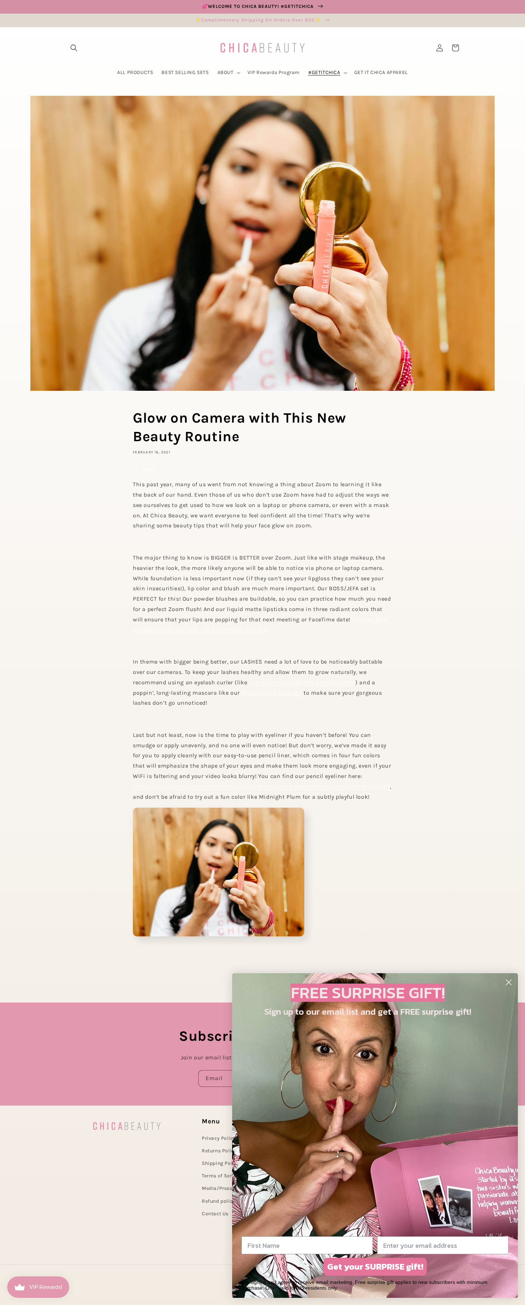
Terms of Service (222, 1176)
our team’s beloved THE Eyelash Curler (302, 682)
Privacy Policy (219, 1138)
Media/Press (217, 1188)
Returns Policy (219, 1151)
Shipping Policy (221, 1163)
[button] (74, 48)
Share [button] (148, 470)
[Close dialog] (508, 982)
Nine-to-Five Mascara (271, 692)
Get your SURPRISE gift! (375, 1266)
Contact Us (215, 1214)
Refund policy (218, 1201)
